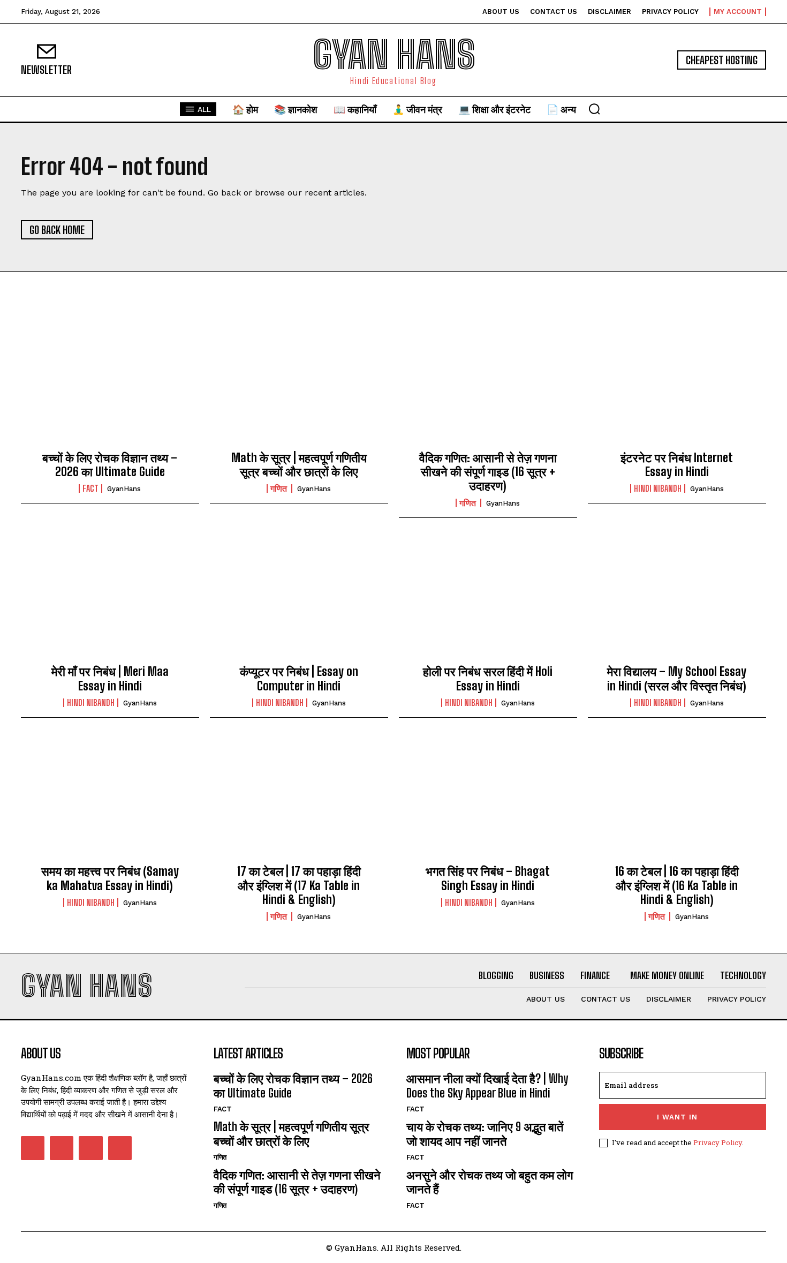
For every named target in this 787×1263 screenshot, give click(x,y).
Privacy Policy (717, 1142)
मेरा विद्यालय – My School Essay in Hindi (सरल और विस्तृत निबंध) (676, 678)
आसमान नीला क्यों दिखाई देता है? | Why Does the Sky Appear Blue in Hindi (487, 1085)
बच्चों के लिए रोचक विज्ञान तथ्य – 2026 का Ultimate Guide (109, 464)
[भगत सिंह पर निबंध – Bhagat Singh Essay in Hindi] (488, 799)
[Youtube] (120, 1148)
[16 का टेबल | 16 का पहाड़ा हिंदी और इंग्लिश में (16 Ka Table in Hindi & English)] (677, 799)
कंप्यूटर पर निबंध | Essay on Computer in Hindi (299, 678)
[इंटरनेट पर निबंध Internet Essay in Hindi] (677, 385)
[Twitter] (90, 1148)
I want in (677, 1117)
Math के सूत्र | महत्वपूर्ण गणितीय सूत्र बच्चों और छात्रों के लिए (299, 464)
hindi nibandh (658, 488)
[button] (594, 109)
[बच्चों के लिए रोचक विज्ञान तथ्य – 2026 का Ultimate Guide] (110, 385)
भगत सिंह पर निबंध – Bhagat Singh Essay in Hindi (488, 878)
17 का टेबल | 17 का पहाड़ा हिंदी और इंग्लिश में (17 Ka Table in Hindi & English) (299, 885)
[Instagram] (61, 1148)
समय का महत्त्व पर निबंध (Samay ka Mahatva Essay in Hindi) (110, 878)
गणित (279, 488)
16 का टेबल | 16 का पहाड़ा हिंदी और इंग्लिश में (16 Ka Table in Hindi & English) (677, 885)
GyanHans (124, 489)
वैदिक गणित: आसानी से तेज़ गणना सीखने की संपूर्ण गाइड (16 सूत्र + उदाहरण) (488, 471)
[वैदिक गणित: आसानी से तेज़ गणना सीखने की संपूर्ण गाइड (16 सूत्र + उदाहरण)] (488, 385)
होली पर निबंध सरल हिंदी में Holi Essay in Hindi (488, 678)
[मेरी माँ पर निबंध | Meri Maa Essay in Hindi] (110, 600)
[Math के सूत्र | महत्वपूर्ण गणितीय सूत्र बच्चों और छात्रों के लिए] (299, 385)
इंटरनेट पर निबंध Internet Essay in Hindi (676, 464)
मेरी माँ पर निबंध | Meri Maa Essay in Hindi (110, 678)
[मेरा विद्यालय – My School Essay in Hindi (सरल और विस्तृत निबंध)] (677, 600)
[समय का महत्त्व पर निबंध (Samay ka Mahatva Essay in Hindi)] (110, 799)
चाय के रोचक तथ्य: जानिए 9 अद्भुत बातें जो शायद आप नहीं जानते (484, 1133)
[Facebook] (32, 1148)
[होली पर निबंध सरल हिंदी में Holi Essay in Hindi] (488, 600)
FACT (90, 488)
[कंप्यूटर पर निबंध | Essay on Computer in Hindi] (299, 600)
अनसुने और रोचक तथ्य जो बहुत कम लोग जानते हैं (489, 1182)
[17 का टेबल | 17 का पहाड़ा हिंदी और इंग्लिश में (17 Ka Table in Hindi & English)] (299, 799)
